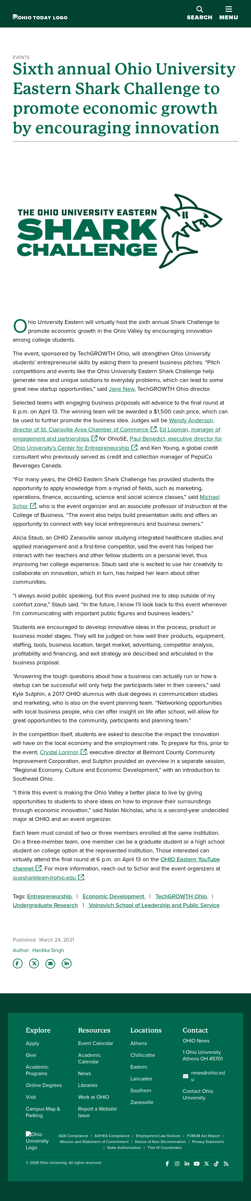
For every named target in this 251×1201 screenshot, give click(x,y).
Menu (228, 14)
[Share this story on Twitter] (34, 963)
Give (31, 1055)
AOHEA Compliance (112, 1136)
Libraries (87, 1085)
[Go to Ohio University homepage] (40, 18)
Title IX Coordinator (164, 1148)
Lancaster (141, 1078)
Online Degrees (44, 1085)
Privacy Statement (208, 1142)
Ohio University (53, 1163)
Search (200, 17)
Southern (140, 1090)
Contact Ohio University (198, 1094)
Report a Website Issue (97, 1112)
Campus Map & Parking (43, 1112)
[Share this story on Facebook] (18, 963)
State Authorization (124, 1148)
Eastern (138, 1067)
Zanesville (142, 1102)
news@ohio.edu (208, 1076)
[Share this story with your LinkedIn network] (67, 963)
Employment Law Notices (158, 1136)
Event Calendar (95, 1043)
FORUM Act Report (203, 1136)
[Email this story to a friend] (50, 964)
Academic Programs (37, 1070)
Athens (138, 1043)
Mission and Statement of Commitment (94, 1142)
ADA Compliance (73, 1136)
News (84, 1073)
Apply (32, 1043)
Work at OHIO (93, 1097)
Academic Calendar (89, 1058)
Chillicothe (142, 1055)
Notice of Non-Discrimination (160, 1142)
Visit (31, 1097)
